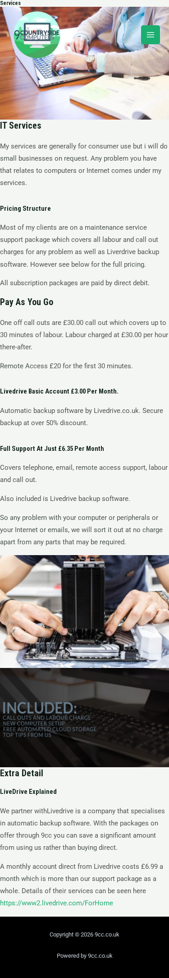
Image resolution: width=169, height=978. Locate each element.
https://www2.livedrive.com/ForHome (56, 903)
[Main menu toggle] (150, 34)
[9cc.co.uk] (37, 35)
